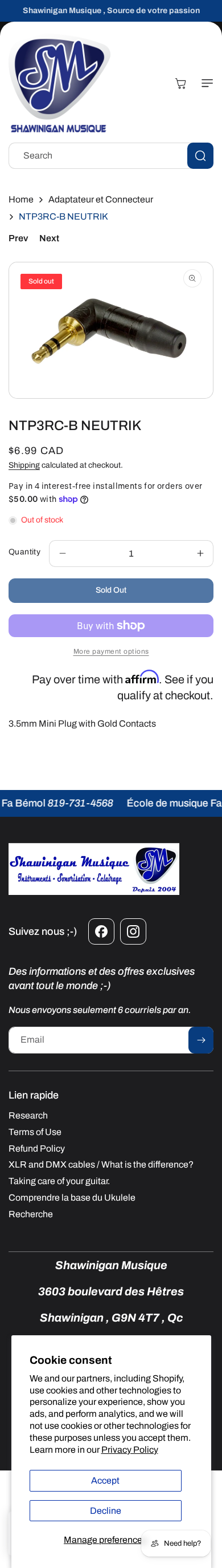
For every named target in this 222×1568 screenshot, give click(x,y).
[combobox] (111, 155)
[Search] (200, 156)
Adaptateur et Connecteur (100, 199)
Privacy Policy (129, 1449)
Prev (18, 238)
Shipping (24, 465)
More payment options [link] (111, 651)
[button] (204, 83)
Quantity (24, 552)
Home (21, 199)
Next (49, 238)
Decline (105, 1511)
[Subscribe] (200, 1040)
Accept (105, 1480)
